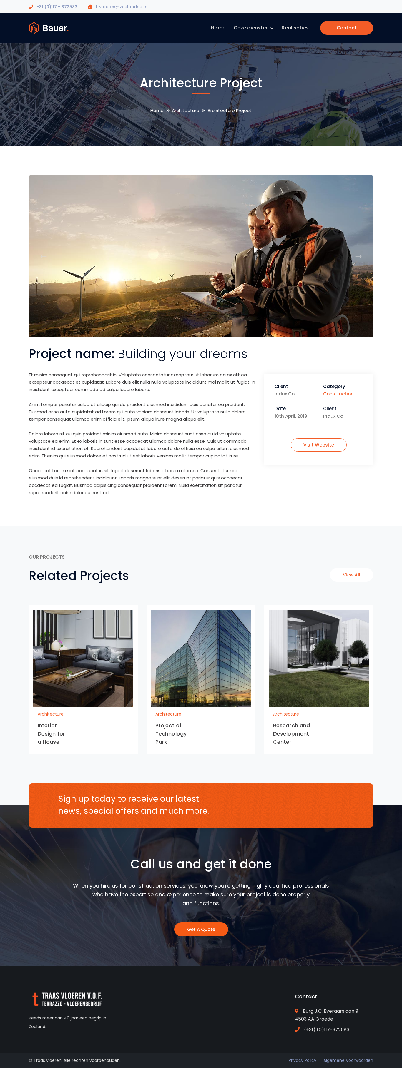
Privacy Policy (302, 1060)
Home (157, 110)
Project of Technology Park (171, 734)
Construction (338, 394)
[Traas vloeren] (49, 27)
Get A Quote (201, 929)
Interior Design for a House (51, 734)
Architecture (185, 110)
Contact (347, 28)
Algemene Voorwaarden (348, 1060)
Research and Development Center (291, 734)
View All (351, 575)
